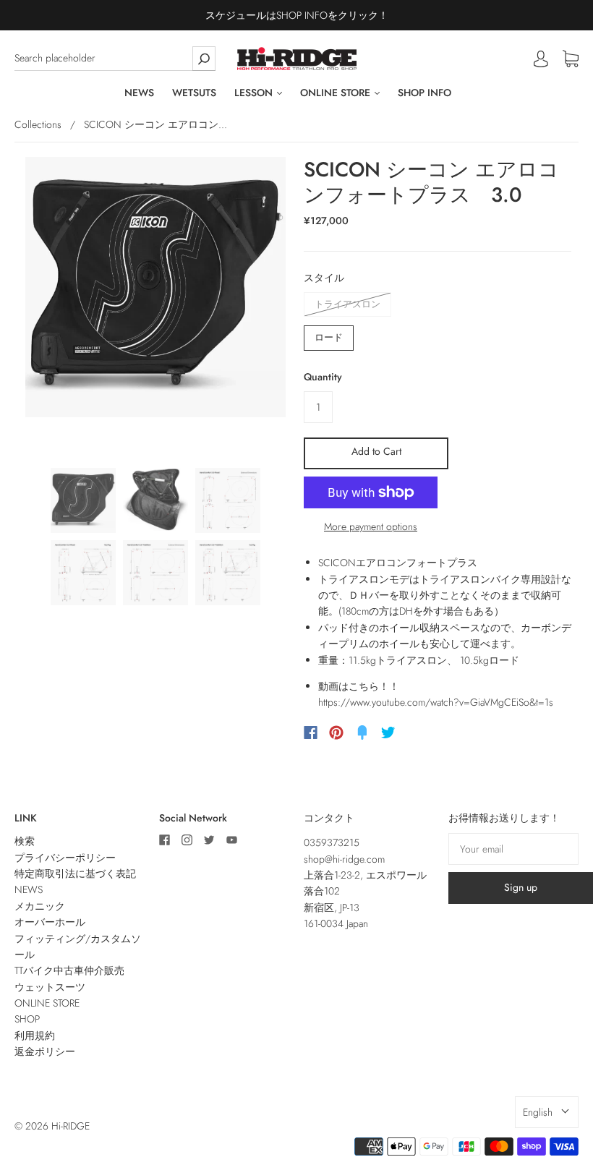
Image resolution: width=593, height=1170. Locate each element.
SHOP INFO (424, 93)
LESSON (255, 93)
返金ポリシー (44, 1051)
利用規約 (34, 1035)
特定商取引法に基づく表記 (75, 873)
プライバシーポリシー (65, 857)
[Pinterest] (336, 732)
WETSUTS (194, 93)
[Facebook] (310, 732)
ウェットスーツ (49, 987)
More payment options (370, 526)
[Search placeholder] (115, 58)
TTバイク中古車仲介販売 (69, 970)
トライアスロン (347, 304)
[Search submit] (204, 58)
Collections (37, 124)
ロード (329, 337)
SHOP (27, 1019)
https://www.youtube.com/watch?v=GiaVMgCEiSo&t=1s (435, 702)
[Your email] (513, 849)
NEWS (139, 93)
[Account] (541, 58)
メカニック (39, 906)
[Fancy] (362, 732)
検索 (24, 841)
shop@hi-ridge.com (344, 859)
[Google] (418, 732)
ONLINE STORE (336, 93)
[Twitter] (388, 732)
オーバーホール (49, 922)
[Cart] (571, 59)
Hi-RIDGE (70, 1126)
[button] (547, 1112)
